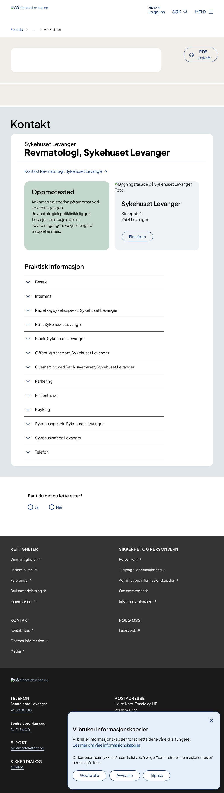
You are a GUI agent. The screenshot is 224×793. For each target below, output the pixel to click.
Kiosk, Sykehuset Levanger (60, 338)
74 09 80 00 (21, 710)
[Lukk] (211, 720)
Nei (59, 507)
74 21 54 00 (20, 729)
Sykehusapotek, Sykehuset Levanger (69, 423)
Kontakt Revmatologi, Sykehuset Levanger (63, 171)
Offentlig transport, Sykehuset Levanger (72, 352)
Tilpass (156, 775)
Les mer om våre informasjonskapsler (106, 744)
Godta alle (89, 775)
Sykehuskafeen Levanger (58, 437)
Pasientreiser (47, 395)
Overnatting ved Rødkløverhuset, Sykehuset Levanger (84, 366)
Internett (43, 295)
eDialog (17, 767)
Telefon (42, 451)
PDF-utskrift (204, 54)
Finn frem (137, 236)
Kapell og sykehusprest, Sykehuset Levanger (76, 310)
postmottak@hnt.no (27, 748)
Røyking (42, 409)
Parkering (43, 381)
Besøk (41, 281)
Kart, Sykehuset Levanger (58, 324)
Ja (36, 507)
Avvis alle (125, 775)
